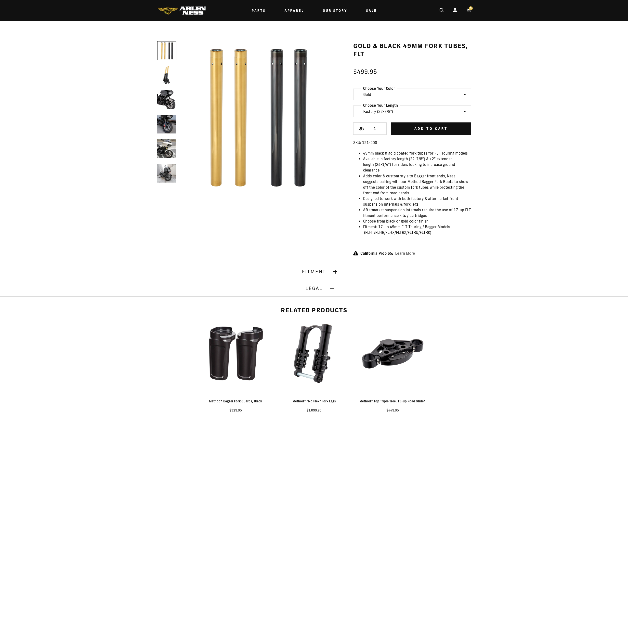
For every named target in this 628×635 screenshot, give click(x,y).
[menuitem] (181, 11)
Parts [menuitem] (259, 11)
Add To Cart (431, 128)
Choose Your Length (380, 105)
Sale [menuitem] (371, 11)
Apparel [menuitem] (294, 11)
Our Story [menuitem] (335, 11)
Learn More (405, 253)
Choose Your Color (379, 88)
